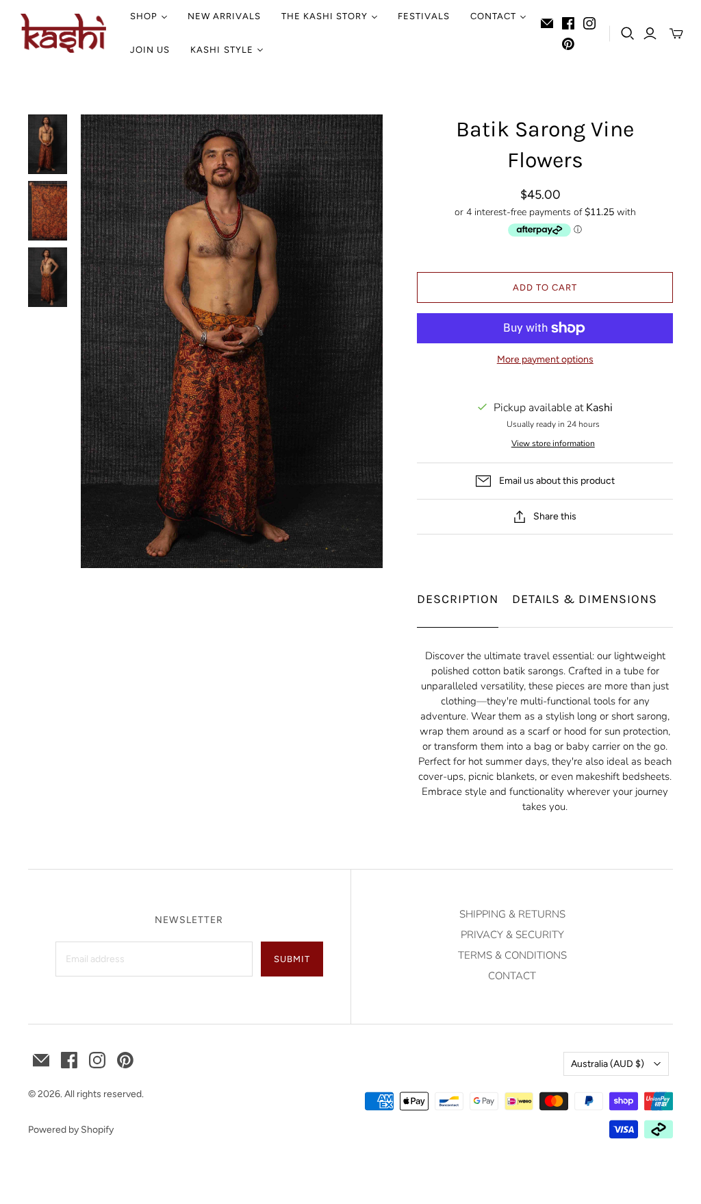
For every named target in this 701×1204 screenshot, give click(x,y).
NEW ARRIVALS (224, 16)
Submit (292, 959)
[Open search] (628, 33)
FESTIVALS (423, 16)
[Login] (650, 33)
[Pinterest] (568, 44)
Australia (607, 1064)
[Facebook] (568, 23)
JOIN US (150, 50)
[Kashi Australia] (63, 33)
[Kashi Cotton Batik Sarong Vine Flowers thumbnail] (48, 144)
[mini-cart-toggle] (676, 33)
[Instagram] (589, 23)
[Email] (547, 23)
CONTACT (512, 976)
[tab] (457, 596)
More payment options (545, 359)
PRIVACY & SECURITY (512, 935)
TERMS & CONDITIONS (512, 955)
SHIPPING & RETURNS (512, 914)
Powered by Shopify (71, 1129)
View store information (553, 443)
